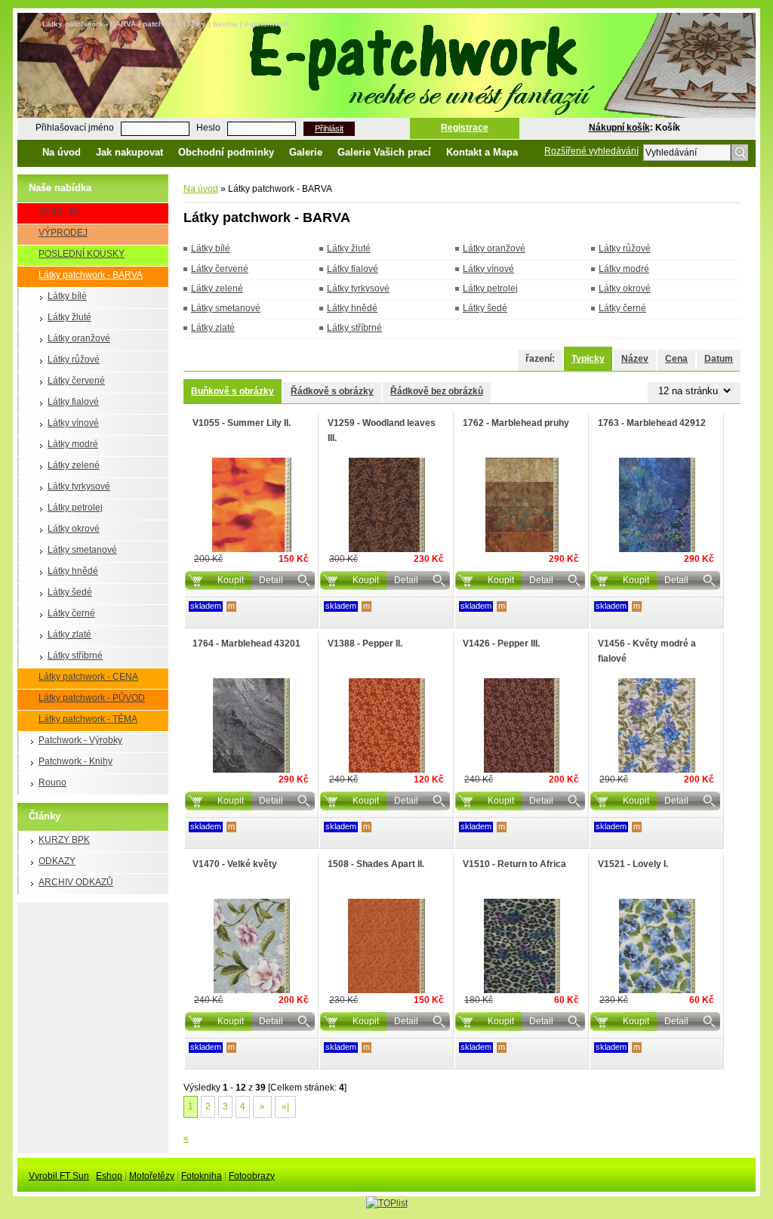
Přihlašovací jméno (74, 127)
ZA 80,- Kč (59, 211)
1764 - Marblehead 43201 (246, 643)
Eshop (109, 1176)
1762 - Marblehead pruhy (516, 423)
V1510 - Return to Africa (514, 864)
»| (285, 1106)
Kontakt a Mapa (482, 152)
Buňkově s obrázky (232, 391)
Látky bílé (67, 296)
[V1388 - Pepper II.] (386, 725)
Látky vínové (73, 423)
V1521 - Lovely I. (633, 864)
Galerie (305, 152)
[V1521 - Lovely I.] (656, 946)
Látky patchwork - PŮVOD (91, 698)
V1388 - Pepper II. (365, 643)
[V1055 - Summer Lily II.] (251, 505)
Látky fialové (73, 402)
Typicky (588, 358)
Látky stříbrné (75, 655)
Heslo (208, 127)
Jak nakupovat (129, 152)
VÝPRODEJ (63, 232)
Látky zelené (74, 465)
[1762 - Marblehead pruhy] (521, 505)
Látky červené (76, 380)
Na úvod (61, 152)
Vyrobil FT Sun (59, 1176)
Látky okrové (74, 528)
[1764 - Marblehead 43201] (251, 725)
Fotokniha (201, 1176)
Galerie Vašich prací (384, 152)
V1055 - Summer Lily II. (241, 423)
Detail (271, 580)
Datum (718, 358)
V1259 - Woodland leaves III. (382, 430)
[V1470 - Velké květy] (251, 946)
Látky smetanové (82, 550)
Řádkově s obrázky (332, 391)
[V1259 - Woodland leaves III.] (386, 505)
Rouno (52, 782)
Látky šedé (70, 592)
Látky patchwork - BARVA (90, 275)
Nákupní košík (619, 127)
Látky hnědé (73, 571)
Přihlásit (329, 128)
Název (634, 358)
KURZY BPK (64, 840)
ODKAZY (56, 861)
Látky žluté (69, 317)
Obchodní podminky (226, 152)
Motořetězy (151, 1176)
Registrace (464, 127)
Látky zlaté (69, 634)
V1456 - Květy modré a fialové (647, 650)
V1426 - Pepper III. (501, 643)
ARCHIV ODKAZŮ (75, 882)
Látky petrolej (75, 507)
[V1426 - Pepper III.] (521, 725)
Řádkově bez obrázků (436, 391)
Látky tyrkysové (79, 486)
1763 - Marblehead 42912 (652, 423)
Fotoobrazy (252, 1176)
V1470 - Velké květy (234, 864)
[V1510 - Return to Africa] (521, 946)
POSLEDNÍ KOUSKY (81, 253)
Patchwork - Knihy (75, 761)
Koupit (230, 580)
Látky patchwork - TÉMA (87, 719)
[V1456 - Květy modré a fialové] (656, 725)
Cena (676, 358)
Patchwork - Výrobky (80, 740)
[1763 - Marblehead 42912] (656, 505)
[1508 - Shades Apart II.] (386, 946)
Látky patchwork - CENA (88, 676)
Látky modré (73, 444)
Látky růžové (74, 359)
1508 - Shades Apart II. (376, 864)
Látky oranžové (79, 338)
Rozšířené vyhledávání (591, 151)
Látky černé (71, 613)
